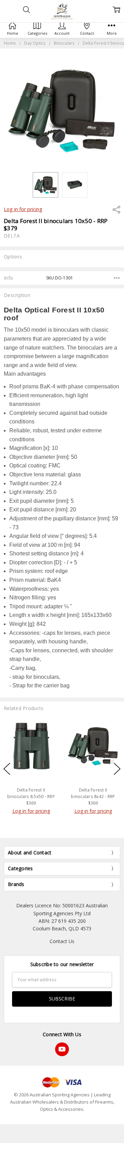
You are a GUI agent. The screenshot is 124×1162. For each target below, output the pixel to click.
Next (117, 769)
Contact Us (62, 941)
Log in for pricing (23, 209)
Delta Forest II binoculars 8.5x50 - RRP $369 (31, 796)
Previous (7, 769)
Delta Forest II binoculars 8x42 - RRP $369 (93, 796)
